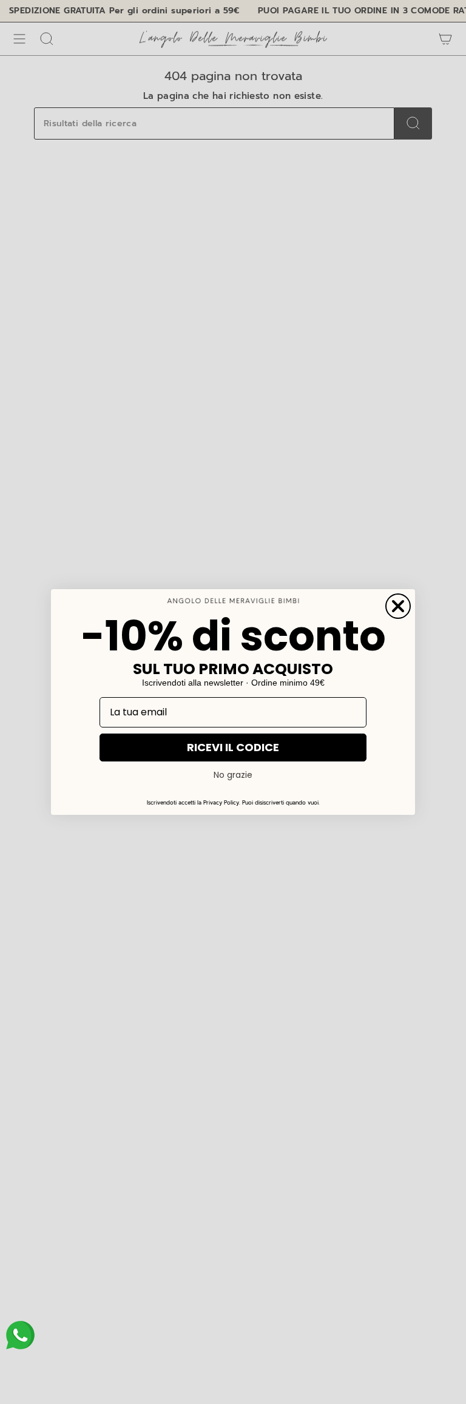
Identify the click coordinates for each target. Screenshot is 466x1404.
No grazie (233, 775)
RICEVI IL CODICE (233, 747)
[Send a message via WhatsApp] (20, 1335)
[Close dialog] (398, 606)
